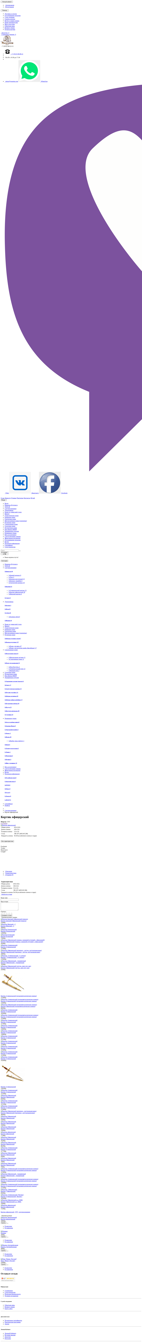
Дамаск (8, 796)
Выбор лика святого (16, 741)
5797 (16, 1212)
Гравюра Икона (10, 726)
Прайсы (7, 805)
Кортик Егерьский (7, 936)
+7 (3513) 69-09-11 (16, 54)
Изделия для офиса (11, 692)
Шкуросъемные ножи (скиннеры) (16, 521)
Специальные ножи (11, 524)
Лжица (8, 752)
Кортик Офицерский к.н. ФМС (11, 1202)
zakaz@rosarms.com (11, 81)
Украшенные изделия (12, 531)
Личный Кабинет (10, 1333)
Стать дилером (9, 17)
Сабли (8, 613)
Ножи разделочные (12, 642)
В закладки (8, 1226)
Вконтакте (35, 493)
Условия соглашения (11, 1296)
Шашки (8, 620)
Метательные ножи (11, 653)
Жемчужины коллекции (12, 538)
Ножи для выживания (12, 663)
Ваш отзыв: (4, 901)
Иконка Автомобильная (9, 1247)
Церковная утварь (10, 533)
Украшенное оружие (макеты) (14, 681)
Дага (11, 577)
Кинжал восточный (17, 579)
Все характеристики (7, 841)
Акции (7, 1324)
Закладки (8, 1337)
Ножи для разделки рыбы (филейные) (23, 648)
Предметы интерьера (12, 711)
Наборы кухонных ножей (13, 638)
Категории (4, 561)
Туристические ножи (12, 515)
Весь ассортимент (10, 535)
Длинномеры (9, 510)
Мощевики (9, 756)
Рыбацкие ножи (10, 517)
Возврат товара (10, 28)
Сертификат (9, 545)
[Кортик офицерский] (8, 825)
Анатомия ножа (10, 781)
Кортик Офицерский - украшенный (12, 962)
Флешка (3, 1233)
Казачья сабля (14, 617)
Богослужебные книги (12, 722)
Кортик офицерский (17, 592)
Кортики (8, 586)
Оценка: (3, 911)
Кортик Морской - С (7, 926)
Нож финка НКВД (11, 529)
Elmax (7, 789)
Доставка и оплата (11, 14)
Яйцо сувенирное (11, 763)
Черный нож (14, 670)
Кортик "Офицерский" (8, 1191)
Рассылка (8, 1338)
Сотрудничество (10, 547)
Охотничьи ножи (10, 519)
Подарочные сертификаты (13, 1320)
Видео (7, 542)
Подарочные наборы (12, 703)
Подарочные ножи (11, 528)
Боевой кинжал (15, 575)
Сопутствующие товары (13, 536)
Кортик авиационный (8, 1219)
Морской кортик (15, 594)
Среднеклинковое (10, 508)
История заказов (10, 1335)
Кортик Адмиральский (8, 947)
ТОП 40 (7, 507)
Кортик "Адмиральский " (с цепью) (12, 957)
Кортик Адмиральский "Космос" (11, 1196)
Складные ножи (10, 526)
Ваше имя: (4, 898)
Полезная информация (12, 543)
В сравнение (9, 1228)
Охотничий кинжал (17, 583)
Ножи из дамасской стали (13, 512)
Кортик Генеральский (8, 931)
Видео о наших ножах (12, 21)
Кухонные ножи (10, 522)
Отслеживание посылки (13, 15)
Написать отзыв (6, 894)
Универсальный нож (17, 669)
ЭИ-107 (8, 800)
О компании (9, 1290)
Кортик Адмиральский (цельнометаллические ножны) (19, 996)
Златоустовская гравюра (13, 689)
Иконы (8, 737)
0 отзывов (4, 823)
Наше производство (11, 22)
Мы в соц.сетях (10, 24)
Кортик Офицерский (7, 1097)
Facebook (64, 493)
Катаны (8, 605)
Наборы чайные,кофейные (14, 700)
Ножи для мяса (15, 646)
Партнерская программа (13, 1322)
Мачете (7, 514)
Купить (4, 1223)
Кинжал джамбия (15, 581)
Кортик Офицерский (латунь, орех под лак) (15, 968)
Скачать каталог (10, 19)
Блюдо (8, 685)
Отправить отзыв (6, 915)
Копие (7, 744)
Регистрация (9, 7)
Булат (7, 792)
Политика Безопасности (13, 1294)
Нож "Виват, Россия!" (8, 1261)
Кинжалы (9, 571)
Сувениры (9, 714)
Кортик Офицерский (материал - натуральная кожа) (18, 1113)
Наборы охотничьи (11, 696)
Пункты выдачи (10, 29)
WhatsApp (44, 81)
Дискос (8, 733)
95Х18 (7, 785)
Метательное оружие (17, 657)
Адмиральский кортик (17, 590)
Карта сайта (8, 1308)
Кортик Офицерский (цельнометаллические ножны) (18, 1006)
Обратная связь (10, 26)
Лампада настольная (12, 748)
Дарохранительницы (11, 729)
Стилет (8, 598)
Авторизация (9, 5)
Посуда (8, 707)
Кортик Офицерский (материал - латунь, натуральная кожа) (20, 952)
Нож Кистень (14, 667)
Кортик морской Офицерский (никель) (13, 921)
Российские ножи (10, 778)
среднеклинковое (24, 1212)
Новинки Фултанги (11, 505)
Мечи (7, 609)
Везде (6, 503)
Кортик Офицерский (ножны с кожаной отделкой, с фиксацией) (22, 942)
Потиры (8, 759)
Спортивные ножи (16, 659)
